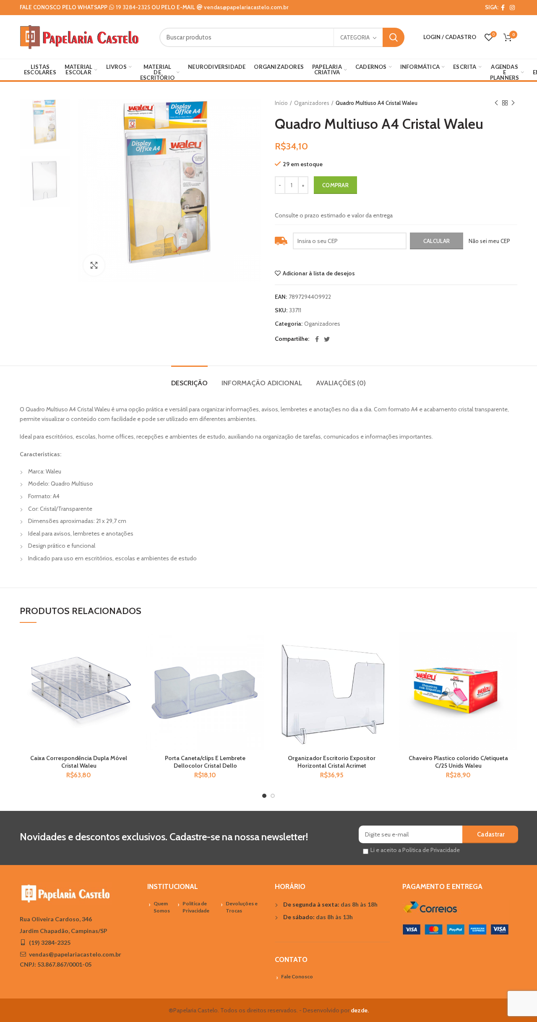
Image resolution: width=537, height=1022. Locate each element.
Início (281, 102)
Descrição (189, 383)
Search (393, 37)
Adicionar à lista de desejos (319, 273)
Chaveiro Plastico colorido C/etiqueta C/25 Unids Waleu (458, 761)
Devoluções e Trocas (242, 907)
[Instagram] (512, 7)
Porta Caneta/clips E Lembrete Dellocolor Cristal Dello (205, 761)
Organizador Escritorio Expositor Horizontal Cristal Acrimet (331, 761)
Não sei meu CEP (489, 241)
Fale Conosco (297, 976)
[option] (45, 124)
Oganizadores (311, 102)
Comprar (335, 185)
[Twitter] (326, 339)
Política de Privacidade (195, 907)
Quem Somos (162, 907)
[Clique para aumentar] (93, 265)
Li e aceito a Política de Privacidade (415, 850)
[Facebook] (502, 7)
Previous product (496, 103)
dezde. (360, 1010)
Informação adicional (262, 383)
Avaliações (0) (341, 383)
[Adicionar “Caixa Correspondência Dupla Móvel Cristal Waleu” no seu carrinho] (131, 664)
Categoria (355, 37)
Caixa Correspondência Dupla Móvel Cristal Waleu (78, 761)
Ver (131, 683)
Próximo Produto (513, 103)
